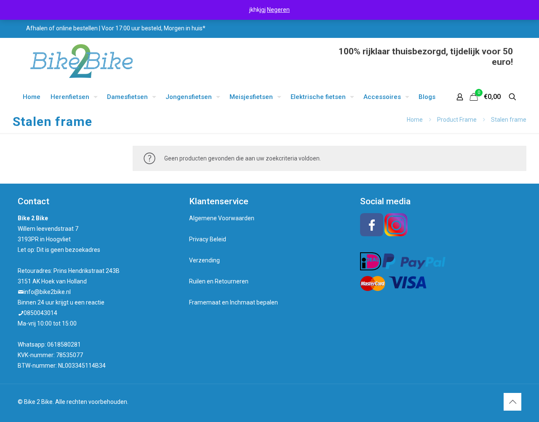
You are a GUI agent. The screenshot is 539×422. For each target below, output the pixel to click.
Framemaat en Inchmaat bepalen (233, 302)
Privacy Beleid (207, 239)
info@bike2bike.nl (47, 291)
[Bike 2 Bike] (81, 61)
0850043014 (40, 313)
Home (415, 119)
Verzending (204, 260)
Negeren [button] (278, 9)
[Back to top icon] (512, 402)
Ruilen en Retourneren (218, 281)
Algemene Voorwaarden (221, 218)
